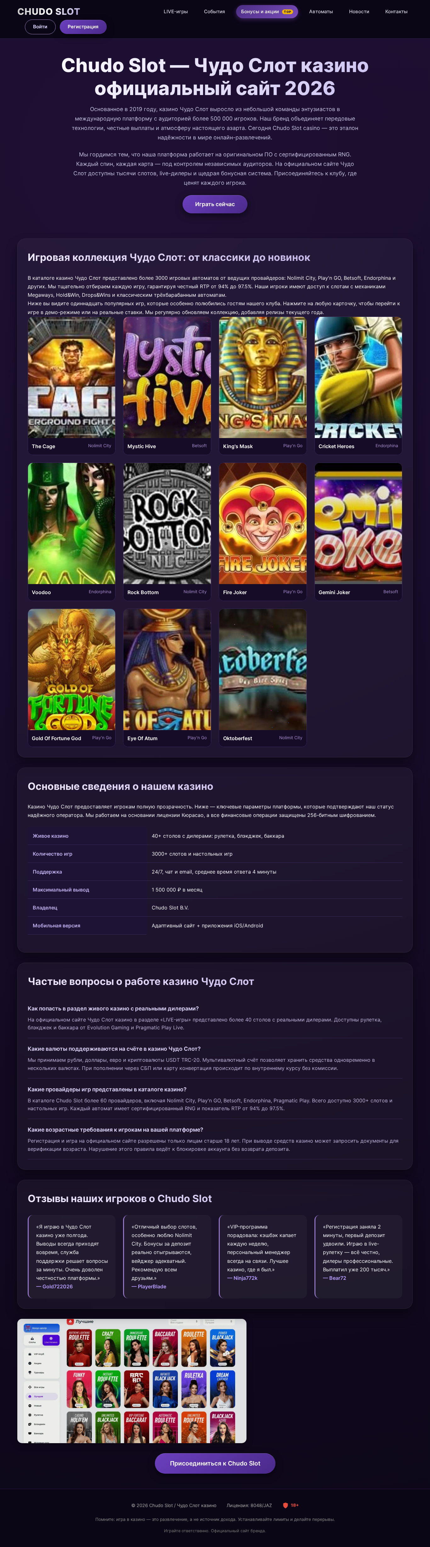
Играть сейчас (215, 204)
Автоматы (321, 11)
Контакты (396, 11)
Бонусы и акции (266, 11)
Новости (359, 11)
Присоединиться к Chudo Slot (215, 1463)
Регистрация (83, 27)
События (214, 11)
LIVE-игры (176, 11)
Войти (40, 27)
